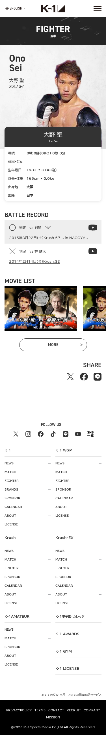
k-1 (69, 616)
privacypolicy (19, 710)
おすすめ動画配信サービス (84, 694)
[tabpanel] (41, 308)
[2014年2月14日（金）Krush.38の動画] (93, 251)
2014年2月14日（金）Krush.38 (34, 261)
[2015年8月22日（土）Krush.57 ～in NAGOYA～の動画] (93, 228)
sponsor (12, 498)
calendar (13, 506)
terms (40, 710)
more (60, 345)
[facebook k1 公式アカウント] (41, 434)
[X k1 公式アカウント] (16, 434)
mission (53, 717)
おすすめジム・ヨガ (53, 694)
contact (56, 710)
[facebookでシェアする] (84, 376)
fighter (12, 480)
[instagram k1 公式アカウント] (28, 434)
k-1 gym (63, 651)
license (11, 524)
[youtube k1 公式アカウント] (78, 434)
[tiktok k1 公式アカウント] (53, 434)
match (10, 472)
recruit (74, 710)
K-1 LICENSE (67, 668)
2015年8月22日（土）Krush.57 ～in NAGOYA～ (49, 237)
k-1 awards (67, 633)
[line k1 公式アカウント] (65, 434)
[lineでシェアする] (97, 376)
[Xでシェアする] (70, 376)
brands (11, 489)
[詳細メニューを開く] (97, 8)
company (92, 710)
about (10, 515)
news (9, 463)
